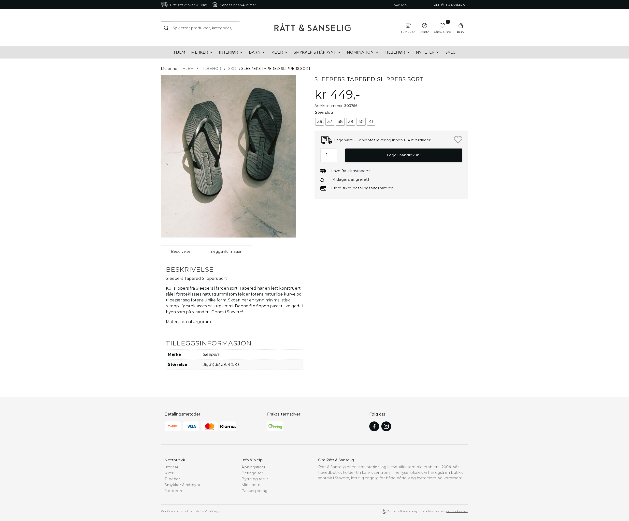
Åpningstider (253, 467)
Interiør (228, 52)
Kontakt (401, 4)
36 (205, 364)
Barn (254, 52)
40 (230, 364)
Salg (450, 52)
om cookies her (457, 511)
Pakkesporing (254, 490)
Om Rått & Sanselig (449, 4)
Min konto (251, 484)
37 (211, 364)
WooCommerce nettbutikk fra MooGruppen (192, 511)
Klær (277, 52)
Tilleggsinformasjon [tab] (225, 251)
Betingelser (252, 473)
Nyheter (425, 52)
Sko (232, 68)
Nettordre (174, 490)
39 (223, 364)
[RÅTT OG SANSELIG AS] (312, 27)
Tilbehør (395, 52)
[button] (458, 139)
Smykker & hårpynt (315, 52)
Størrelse (324, 112)
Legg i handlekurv (403, 155)
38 (217, 364)
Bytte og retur (255, 478)
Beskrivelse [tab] (180, 251)
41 (237, 364)
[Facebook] (374, 426)
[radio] (319, 121)
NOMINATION (360, 52)
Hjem (179, 52)
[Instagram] (386, 426)
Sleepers (211, 354)
